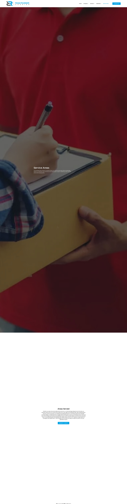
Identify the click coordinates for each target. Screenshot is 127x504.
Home (80, 3)
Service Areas (106, 3)
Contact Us (116, 3)
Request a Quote (63, 423)
